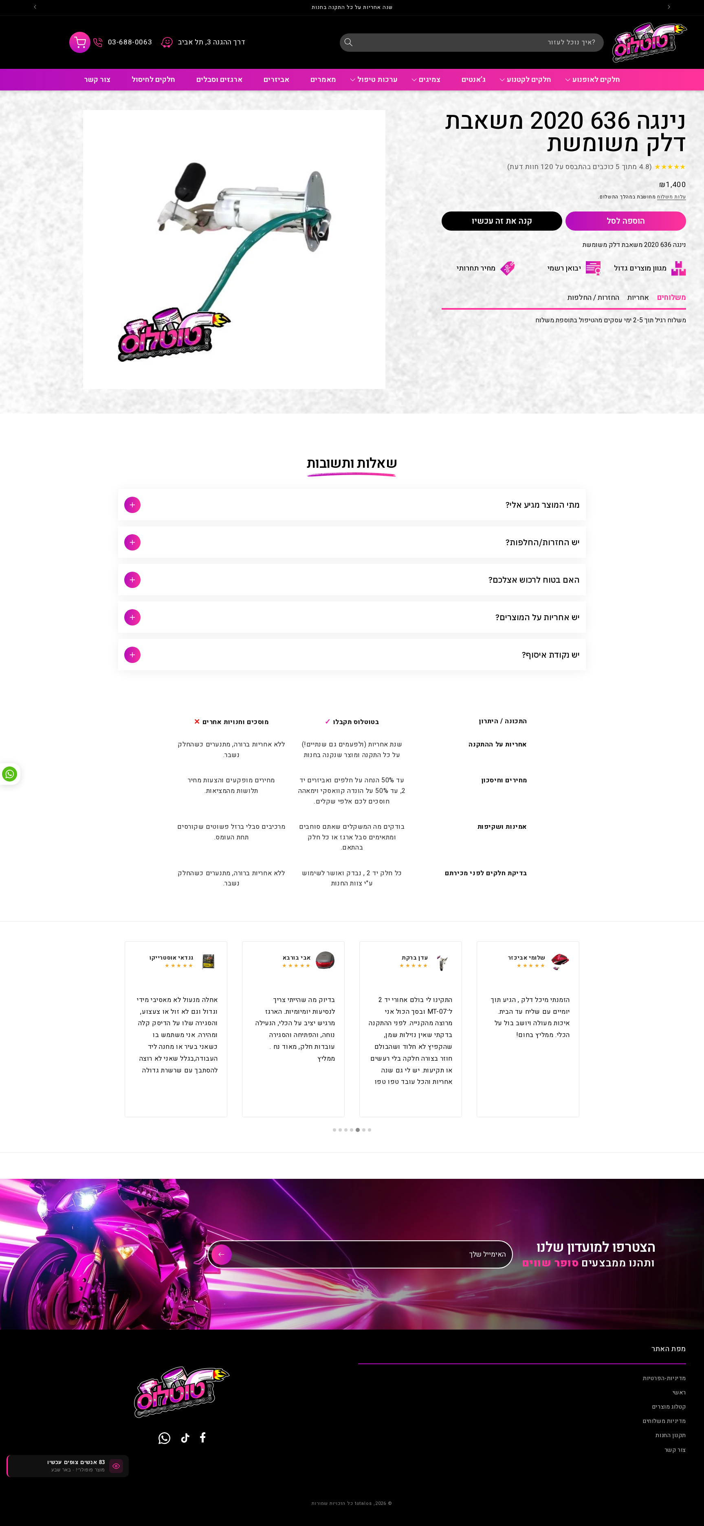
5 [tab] (346, 1130)
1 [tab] (369, 1130)
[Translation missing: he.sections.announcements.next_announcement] (35, 7)
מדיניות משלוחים (664, 1421)
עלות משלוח (671, 197)
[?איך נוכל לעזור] (349, 42)
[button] (79, 42)
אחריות (638, 297)
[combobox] (472, 42)
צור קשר (675, 1450)
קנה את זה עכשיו (502, 221)
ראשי (679, 1392)
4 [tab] (352, 1130)
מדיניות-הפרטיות (664, 1378)
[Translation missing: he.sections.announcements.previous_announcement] (669, 7)
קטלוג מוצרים (669, 1407)
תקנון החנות (671, 1435)
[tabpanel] (528, 1029)
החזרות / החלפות (593, 297)
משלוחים (671, 297)
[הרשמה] (221, 1254)
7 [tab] (334, 1130)
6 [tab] (340, 1130)
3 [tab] (358, 1130)
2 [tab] (363, 1130)
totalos (363, 1503)
